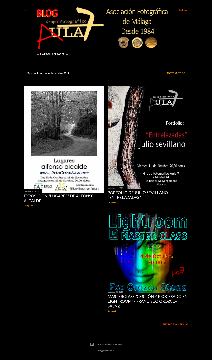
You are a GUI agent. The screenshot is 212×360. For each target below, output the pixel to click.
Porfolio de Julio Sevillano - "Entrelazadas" (139, 195)
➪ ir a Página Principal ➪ (52, 54)
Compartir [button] (28, 205)
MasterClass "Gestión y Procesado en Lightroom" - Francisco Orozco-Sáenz (148, 301)
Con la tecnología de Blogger (108, 344)
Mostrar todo (175, 73)
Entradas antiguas (175, 324)
